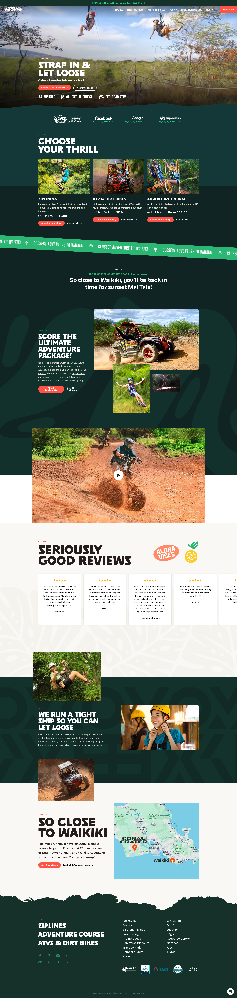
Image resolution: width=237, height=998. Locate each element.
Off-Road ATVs (116, 97)
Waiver (127, 956)
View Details (73, 223)
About (209, 9)
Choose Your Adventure (54, 87)
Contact (172, 943)
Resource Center (178, 938)
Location (173, 929)
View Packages (84, 88)
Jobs (170, 947)
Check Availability (51, 223)
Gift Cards (174, 921)
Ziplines (119, 9)
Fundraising (130, 934)
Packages (129, 921)
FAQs (170, 934)
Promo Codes (131, 938)
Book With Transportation (76, 865)
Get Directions (49, 865)
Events (172, 9)
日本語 (171, 952)
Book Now (228, 9)
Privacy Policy (137, 993)
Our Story (173, 925)
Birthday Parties (133, 929)
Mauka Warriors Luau (191, 9)
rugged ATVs (78, 373)
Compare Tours (133, 952)
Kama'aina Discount (136, 943)
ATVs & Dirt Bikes (156, 9)
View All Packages (72, 389)
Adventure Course (135, 9)
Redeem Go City (193, 969)
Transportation (132, 947)
